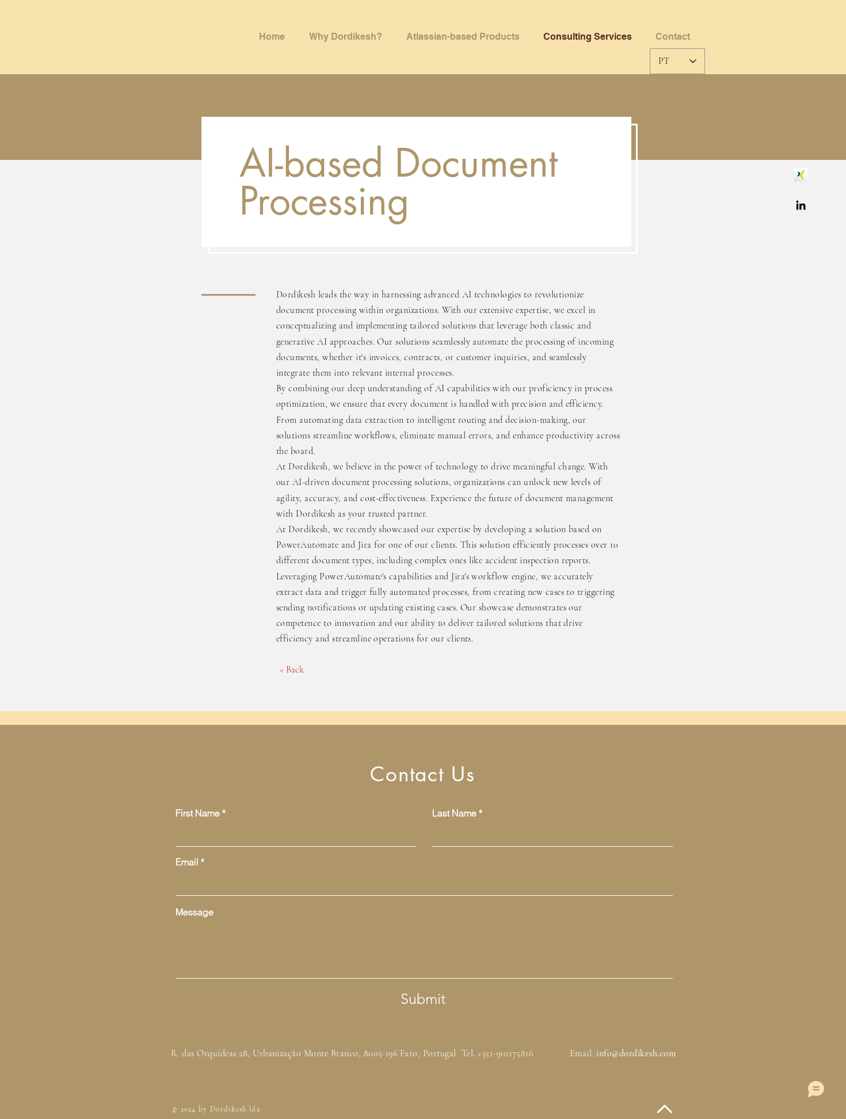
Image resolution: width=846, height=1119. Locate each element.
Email (187, 861)
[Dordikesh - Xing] (800, 174)
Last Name (454, 813)
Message (195, 911)
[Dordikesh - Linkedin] (800, 205)
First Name (198, 813)
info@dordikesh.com (636, 1053)
